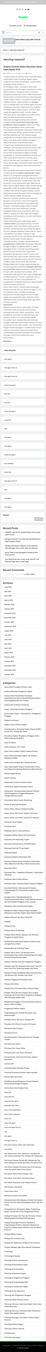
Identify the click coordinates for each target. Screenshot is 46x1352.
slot (5, 429)
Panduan (7, 922)
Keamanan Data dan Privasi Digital (16, 848)
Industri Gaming (10, 778)
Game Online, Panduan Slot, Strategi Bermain (20, 762)
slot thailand (8, 463)
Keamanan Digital (10, 853)
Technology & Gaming (12, 1256)
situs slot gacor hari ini (12, 1127)
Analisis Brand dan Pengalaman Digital (18, 691)
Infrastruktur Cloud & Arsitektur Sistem (18, 782)
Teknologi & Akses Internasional (15, 1260)
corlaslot (34, 102)
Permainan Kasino (10, 1033)
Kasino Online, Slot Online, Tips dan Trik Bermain (21, 818)
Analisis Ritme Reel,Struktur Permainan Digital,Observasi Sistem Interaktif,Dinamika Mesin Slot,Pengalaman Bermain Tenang (22, 698)
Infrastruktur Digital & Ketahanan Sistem (18, 787)
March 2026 (8, 600)
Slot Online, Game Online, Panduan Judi (18, 1174)
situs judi (7, 1092)
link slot (7, 394)
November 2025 (10, 618)
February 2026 (9, 605)
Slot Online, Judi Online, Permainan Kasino (19, 1178)
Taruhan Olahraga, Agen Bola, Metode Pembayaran (22, 1247)
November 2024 (10, 670)
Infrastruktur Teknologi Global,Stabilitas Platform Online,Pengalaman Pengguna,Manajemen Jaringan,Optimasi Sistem (21, 793)
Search (6, 515)
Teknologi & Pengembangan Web (16, 1282)
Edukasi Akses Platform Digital (15, 725)
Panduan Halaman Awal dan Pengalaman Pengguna (22, 962)
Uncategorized (9, 1333)
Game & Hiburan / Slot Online (14, 747)
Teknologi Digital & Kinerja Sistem (16, 1300)
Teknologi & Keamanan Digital (15, 1273)
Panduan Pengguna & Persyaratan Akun (18, 980)
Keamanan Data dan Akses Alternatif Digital (20, 844)
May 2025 (7, 644)
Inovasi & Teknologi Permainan (15, 804)
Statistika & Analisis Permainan (15, 1196)
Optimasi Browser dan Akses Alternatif (18, 917)
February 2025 (9, 657)
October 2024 (9, 675)
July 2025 (7, 635)
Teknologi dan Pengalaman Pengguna (17, 1295)
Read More (7, 341)
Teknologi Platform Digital (13, 1324)
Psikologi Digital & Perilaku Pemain (17, 1068)
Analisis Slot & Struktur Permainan (16, 705)
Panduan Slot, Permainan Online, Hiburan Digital (21, 988)
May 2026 (7, 591)
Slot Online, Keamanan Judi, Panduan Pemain (20, 1183)
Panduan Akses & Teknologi (14, 930)
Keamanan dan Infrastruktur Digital (16, 840)
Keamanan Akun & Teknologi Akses (17, 831)
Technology (8, 1252)
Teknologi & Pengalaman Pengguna (16, 1278)
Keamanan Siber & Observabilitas (16, 879)
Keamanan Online (10, 868)
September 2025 (10, 626)
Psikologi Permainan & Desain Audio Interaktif (20, 1073)
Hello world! (30, 574)
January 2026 (9, 609)
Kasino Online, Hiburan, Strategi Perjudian (19, 809)
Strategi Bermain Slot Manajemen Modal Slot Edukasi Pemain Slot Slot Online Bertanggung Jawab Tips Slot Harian (23, 1202)
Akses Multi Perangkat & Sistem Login (18, 687)
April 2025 (8, 648)
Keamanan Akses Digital (13, 822)
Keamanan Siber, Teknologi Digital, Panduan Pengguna (23, 884)
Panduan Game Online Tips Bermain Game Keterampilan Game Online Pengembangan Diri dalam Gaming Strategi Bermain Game (23, 955)
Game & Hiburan (10, 743)
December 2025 (10, 613)
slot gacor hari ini (10, 368)
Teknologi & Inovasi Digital (13, 1269)
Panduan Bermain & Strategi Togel (16, 948)
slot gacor (8, 359)
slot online (8, 1149)
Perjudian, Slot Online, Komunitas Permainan (20, 1024)
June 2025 (8, 639)
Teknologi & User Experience (14, 1291)
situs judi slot (9, 1097)
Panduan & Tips (9, 926)
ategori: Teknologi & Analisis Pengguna (18, 709)
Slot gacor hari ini (10, 376)
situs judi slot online (11, 1105)
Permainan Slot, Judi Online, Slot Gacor (18, 1053)
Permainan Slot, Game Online (14, 1048)
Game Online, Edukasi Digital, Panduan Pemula (21, 751)
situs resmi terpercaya (12, 1114)
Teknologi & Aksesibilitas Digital (16, 1265)
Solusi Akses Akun (11, 1191)
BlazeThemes (24, 1348)
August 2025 (8, 631)
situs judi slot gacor (11, 1101)
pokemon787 (9, 1064)
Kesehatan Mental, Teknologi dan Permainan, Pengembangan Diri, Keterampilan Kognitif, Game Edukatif (21, 890)
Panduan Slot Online (11, 984)
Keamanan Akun (10, 826)
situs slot (7, 420)
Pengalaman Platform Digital (14, 1009)
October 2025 (9, 622)
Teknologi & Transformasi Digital (16, 1287)
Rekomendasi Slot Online (13, 1077)
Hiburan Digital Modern (12, 774)
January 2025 (9, 661)
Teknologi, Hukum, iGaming (14, 1329)
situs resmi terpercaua (12, 1110)
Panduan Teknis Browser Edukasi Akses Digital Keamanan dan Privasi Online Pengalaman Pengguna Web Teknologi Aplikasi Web (23, 995)
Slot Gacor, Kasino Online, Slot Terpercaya (19, 1145)
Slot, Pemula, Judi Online (13, 1187)
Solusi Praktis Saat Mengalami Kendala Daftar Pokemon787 (20, 2)
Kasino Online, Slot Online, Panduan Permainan (21, 813)
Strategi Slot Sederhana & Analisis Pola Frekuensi (22, 1243)
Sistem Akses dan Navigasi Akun (16, 1088)
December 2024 (10, 666)
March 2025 (8, 653)
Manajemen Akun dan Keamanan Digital (18, 906)
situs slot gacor (10, 385)
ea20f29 (8, 73)
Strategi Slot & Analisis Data (14, 1238)
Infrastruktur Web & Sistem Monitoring (18, 800)
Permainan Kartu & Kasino (13, 1028)
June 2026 (8, 587)
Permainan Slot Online (12, 1044)
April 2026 (8, 596)
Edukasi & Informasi (11, 720)
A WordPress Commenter (13, 574)
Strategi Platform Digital (13, 1234)
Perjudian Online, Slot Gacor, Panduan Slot (19, 1020)
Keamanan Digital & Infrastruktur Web (17, 857)
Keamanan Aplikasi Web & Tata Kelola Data (19, 835)
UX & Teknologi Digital (12, 1337)
